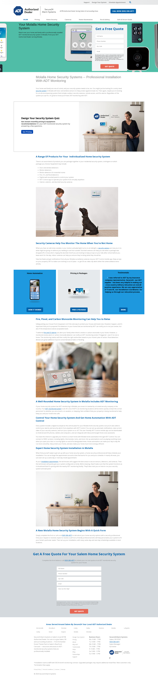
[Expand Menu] (58, 19)
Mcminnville (39, 628)
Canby (75, 628)
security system (41, 91)
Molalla (113, 628)
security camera (103, 248)
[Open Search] (130, 2)
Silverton (101, 628)
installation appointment (49, 462)
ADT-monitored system (53, 409)
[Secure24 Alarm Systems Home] (35, 10)
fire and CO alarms (50, 333)
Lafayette (127, 628)
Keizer (50, 632)
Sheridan (63, 628)
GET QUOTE (109, 66)
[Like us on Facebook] (110, 658)
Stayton (63, 632)
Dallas (88, 628)
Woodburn (52, 628)
